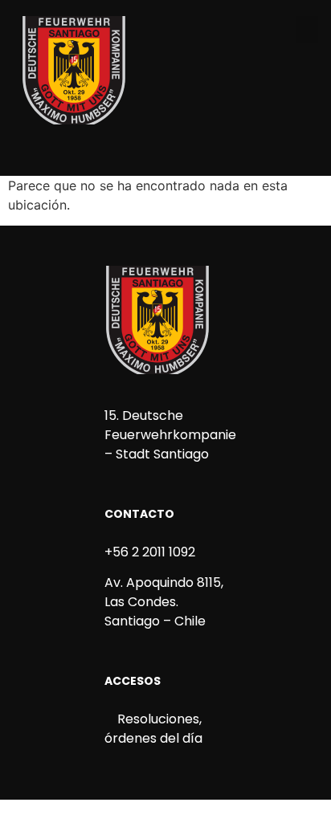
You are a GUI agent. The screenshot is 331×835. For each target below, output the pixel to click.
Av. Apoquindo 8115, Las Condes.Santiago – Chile (163, 601)
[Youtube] (206, 154)
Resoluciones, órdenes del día (153, 728)
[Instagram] (152, 154)
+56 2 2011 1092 (149, 552)
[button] (307, 29)
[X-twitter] (179, 154)
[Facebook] (124, 154)
